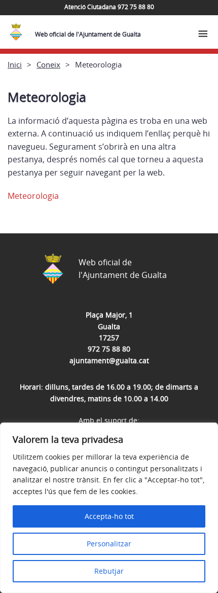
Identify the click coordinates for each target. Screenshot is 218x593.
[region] (109, 508)
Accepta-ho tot (109, 516)
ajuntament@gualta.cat (109, 360)
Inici (15, 64)
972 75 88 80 (109, 349)
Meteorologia (33, 195)
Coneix (48, 64)
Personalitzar (109, 543)
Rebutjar (109, 571)
